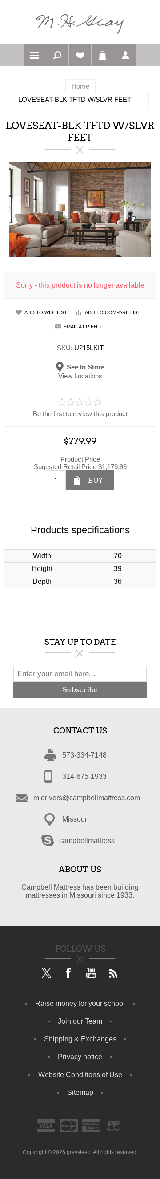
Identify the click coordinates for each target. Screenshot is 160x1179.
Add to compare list (112, 312)
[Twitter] (46, 973)
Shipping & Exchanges (80, 1039)
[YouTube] (91, 973)
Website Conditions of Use (80, 1074)
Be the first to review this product (80, 413)
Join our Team (80, 1021)
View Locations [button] (80, 376)
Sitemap (80, 1092)
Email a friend (82, 326)
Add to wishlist (45, 312)
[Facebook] (69, 973)
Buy (95, 480)
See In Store (85, 366)
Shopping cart (103, 55)
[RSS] (113, 973)
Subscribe (80, 689)
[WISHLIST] (80, 55)
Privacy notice (80, 1057)
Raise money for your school (80, 1003)
